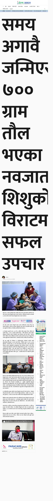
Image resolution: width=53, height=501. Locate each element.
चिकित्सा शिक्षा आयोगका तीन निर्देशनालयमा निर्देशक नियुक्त (42, 374)
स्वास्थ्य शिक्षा (20, 6)
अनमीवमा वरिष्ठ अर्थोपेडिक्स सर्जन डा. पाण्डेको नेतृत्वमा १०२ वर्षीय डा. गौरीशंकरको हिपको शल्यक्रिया (42, 354)
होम (5, 6)
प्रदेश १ (6, 451)
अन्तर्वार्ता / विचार (32, 6)
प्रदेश (38, 6)
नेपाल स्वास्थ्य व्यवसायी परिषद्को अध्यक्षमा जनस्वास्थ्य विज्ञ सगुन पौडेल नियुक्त (42, 391)
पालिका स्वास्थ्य (5, 9)
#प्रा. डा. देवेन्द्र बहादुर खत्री (37, 11)
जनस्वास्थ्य (26, 6)
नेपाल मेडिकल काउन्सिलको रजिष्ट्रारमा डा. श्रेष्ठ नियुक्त (42, 382)
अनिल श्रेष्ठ (7, 277)
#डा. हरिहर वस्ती (8, 11)
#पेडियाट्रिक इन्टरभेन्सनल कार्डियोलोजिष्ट (17, 11)
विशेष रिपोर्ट (14, 6)
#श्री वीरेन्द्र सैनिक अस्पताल (28, 11)
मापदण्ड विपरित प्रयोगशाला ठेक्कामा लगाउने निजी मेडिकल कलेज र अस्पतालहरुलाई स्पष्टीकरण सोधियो (42, 341)
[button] (3, 6)
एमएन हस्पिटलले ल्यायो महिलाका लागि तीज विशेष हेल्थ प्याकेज (42, 364)
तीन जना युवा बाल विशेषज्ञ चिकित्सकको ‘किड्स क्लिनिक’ (42, 399)
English (11, 9)
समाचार (9, 6)
